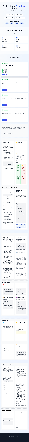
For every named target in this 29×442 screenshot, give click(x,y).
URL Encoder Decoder (9, 17)
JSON (7, 23)
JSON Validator (10, 14)
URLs (16, 23)
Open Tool (4, 74)
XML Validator (19, 14)
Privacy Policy (22, 439)
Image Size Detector (20, 17)
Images (21, 23)
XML (12, 23)
